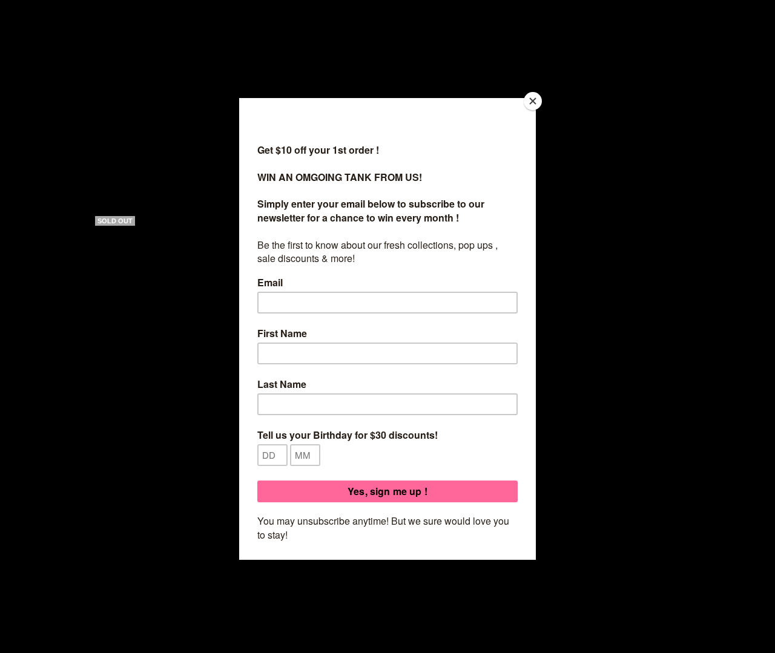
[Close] (533, 101)
